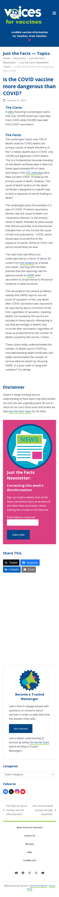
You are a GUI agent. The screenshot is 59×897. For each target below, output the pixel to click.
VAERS (30, 275)
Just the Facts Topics (20, 411)
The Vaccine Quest (39, 742)
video (11, 112)
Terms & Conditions (38, 885)
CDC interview (34, 172)
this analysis (27, 263)
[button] (54, 13)
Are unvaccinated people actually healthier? (42, 810)
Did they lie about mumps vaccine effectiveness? (15, 810)
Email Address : (21, 517)
